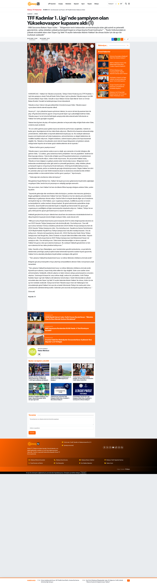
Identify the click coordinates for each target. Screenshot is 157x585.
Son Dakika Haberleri (86, 463)
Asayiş (60, 3)
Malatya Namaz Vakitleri (87, 460)
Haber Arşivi (110, 463)
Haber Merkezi (43, 350)
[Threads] (119, 447)
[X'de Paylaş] (115, 39)
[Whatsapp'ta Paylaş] (118, 39)
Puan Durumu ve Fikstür (37, 463)
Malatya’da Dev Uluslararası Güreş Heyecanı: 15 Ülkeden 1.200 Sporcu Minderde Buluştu (38, 378)
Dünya (96, 3)
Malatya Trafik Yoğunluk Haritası (114, 460)
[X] (107, 447)
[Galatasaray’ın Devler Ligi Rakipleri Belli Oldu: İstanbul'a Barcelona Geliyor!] (61, 389)
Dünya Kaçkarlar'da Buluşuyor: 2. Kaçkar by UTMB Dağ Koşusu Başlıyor (61, 378)
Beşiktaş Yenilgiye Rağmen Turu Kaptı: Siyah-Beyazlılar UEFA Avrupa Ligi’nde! (38, 398)
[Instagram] (110, 447)
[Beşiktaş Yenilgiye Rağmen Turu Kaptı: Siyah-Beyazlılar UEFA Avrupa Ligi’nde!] (39, 389)
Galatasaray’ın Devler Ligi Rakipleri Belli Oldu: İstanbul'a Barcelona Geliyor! (60, 398)
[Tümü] (127, 45)
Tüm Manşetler (60, 463)
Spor (83, 3)
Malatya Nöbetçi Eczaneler (38, 460)
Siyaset (76, 3)
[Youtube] (113, 447)
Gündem (68, 3)
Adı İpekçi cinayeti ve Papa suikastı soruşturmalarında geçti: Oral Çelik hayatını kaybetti (71, 10)
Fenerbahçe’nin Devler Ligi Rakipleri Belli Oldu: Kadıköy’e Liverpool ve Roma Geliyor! (82, 398)
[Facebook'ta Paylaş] (113, 39)
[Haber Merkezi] (32, 351)
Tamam (83, 473)
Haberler (29, 14)
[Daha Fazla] (122, 39)
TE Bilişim (127, 469)
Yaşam (89, 3)
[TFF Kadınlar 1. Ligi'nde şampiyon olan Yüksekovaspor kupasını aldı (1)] (61, 63)
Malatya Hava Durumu (62, 460)
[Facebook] (104, 447)
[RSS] (122, 447)
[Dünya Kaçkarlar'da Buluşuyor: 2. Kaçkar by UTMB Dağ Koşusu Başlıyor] (61, 369)
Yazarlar (53, 3)
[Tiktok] (116, 447)
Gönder (32, 432)
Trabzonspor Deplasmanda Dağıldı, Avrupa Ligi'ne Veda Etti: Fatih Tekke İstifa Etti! (83, 378)
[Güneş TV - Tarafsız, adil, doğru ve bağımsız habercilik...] (33, 3)
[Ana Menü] (128, 4)
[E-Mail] (39, 354)
